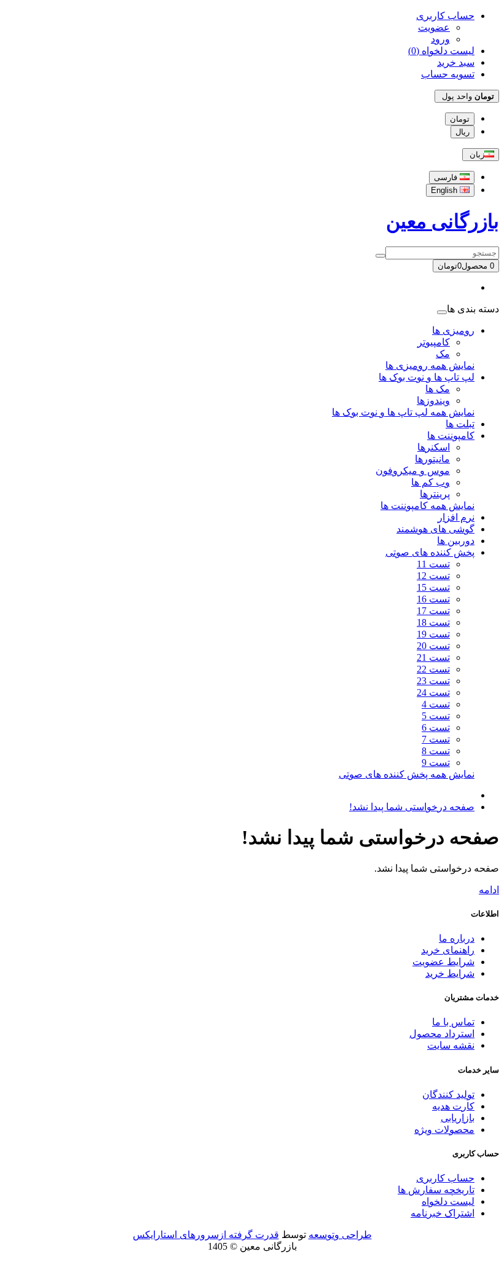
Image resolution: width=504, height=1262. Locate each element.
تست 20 (433, 646)
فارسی (447, 177)
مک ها (437, 389)
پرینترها (435, 494)
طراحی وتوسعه (340, 1234)
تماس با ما (453, 1022)
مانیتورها (432, 459)
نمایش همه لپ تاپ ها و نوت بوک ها (403, 412)
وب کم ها (430, 482)
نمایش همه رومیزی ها (429, 365)
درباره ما (456, 938)
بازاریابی (457, 1118)
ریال (462, 131)
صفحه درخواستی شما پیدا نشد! (411, 807)
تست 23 (433, 681)
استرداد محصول (441, 1033)
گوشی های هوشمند (435, 529)
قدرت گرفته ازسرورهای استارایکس (206, 1234)
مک (443, 354)
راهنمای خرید (447, 950)
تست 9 (436, 762)
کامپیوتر (433, 342)
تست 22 (433, 669)
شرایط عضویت (443, 961)
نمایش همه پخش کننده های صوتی (406, 774)
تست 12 (433, 575)
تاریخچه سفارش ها (436, 1190)
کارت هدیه (453, 1106)
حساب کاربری (445, 1178)
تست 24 (433, 692)
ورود (440, 39)
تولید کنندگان (448, 1094)
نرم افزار (456, 517)
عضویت (434, 27)
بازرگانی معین (442, 221)
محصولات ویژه (444, 1129)
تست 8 (436, 751)
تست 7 (436, 739)
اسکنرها (433, 447)
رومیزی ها (453, 330)
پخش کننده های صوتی (429, 552)
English (445, 190)
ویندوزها (433, 400)
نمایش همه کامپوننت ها (427, 505)
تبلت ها (460, 424)
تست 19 (433, 634)
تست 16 (433, 599)
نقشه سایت (450, 1045)
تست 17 (433, 610)
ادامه (489, 890)
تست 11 (433, 564)
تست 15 (433, 587)
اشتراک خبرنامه (442, 1213)
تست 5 (436, 716)
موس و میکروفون (413, 470)
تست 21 (433, 657)
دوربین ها (455, 540)
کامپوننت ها (450, 435)
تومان (460, 119)
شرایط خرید (449, 973)
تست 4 (436, 704)
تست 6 (436, 727)
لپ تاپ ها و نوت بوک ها (426, 377)
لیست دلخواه (448, 1201)
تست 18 (433, 622)
